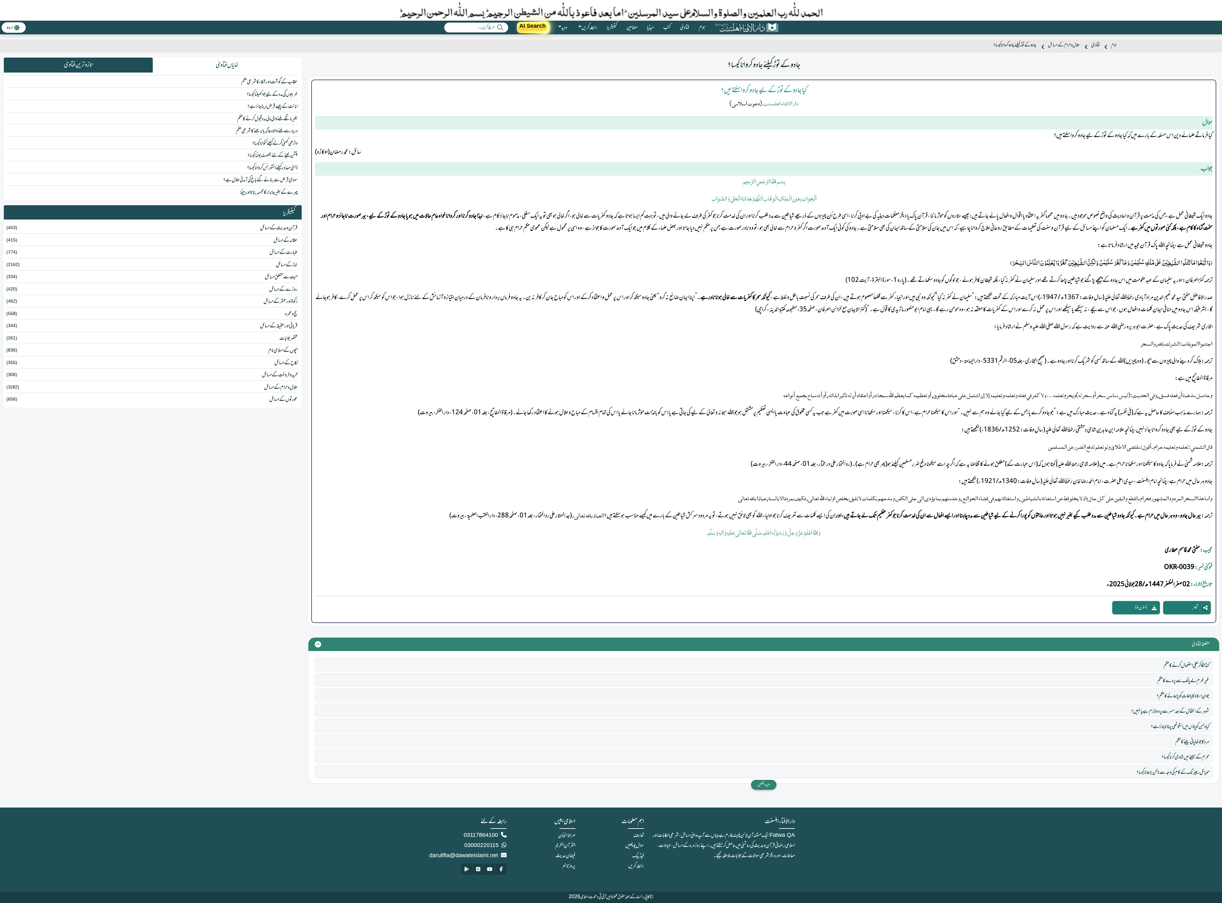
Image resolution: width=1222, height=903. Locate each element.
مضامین (632, 27)
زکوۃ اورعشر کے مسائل (280, 301)
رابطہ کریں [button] (589, 27)
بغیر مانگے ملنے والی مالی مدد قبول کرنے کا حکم (267, 119)
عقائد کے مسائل (285, 240)
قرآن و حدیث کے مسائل (279, 228)
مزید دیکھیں (763, 784)
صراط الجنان (566, 835)
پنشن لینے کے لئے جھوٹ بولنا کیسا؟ (272, 155)
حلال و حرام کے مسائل (1064, 45)
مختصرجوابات (288, 338)
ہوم (702, 27)
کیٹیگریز (612, 27)
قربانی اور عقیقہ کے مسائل (279, 326)
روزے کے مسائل (283, 289)
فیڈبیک (638, 856)
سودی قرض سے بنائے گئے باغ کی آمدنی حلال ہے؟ (260, 180)
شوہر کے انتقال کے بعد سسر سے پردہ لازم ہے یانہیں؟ (1170, 711)
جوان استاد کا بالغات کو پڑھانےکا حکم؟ (1182, 696)
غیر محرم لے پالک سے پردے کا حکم (1183, 681)
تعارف (638, 835)
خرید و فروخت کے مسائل (280, 375)
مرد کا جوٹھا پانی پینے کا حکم (1192, 742)
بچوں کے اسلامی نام (283, 350)
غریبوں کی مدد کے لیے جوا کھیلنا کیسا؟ (272, 94)
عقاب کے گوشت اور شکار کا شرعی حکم (269, 82)
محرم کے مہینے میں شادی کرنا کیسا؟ (1185, 757)
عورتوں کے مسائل (283, 399)
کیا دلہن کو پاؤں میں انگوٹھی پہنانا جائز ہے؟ (1180, 727)
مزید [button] (564, 27)
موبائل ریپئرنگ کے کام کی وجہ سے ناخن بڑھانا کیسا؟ (1172, 772)
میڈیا (650, 27)
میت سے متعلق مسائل (281, 277)
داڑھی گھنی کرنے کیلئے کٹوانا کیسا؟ (275, 143)
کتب (667, 27)
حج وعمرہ (291, 314)
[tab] (227, 65)
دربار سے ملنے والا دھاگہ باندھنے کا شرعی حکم (267, 131)
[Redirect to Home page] (746, 27)
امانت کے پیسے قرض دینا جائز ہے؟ (272, 106)
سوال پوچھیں (634, 845)
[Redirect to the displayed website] (501, 869)
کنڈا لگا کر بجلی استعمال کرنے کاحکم (1186, 665)
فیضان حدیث (565, 856)
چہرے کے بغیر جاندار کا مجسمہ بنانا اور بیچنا (269, 192)
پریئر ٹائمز (568, 866)
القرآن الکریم (565, 845)
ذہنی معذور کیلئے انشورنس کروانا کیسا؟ (272, 168)
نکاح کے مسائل (286, 363)
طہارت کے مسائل (284, 252)
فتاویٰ (684, 27)
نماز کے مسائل (287, 265)
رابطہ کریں (636, 866)
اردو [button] (10, 27)
